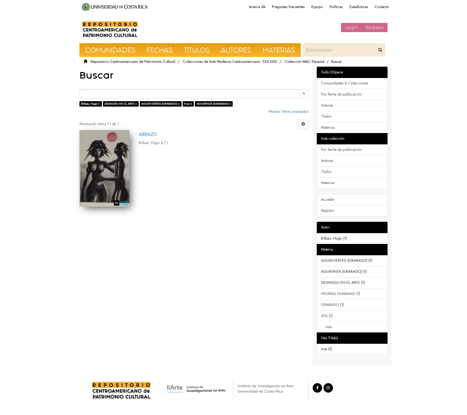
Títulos (326, 116)
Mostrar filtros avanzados (289, 111)
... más (326, 326)
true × (188, 104)
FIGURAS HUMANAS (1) (340, 293)
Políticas (336, 6)
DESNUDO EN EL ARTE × (121, 104)
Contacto (382, 6)
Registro (374, 27)
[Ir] (380, 50)
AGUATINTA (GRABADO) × (214, 104)
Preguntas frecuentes (288, 6)
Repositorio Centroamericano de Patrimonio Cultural (133, 61)
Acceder (328, 199)
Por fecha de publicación (341, 94)
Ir (304, 93)
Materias (328, 127)
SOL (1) (327, 315)
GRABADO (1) (332, 304)
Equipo (317, 6)
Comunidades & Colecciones (344, 83)
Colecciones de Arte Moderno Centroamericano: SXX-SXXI (230, 61)
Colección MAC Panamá (304, 61)
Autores (327, 105)
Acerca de (257, 6)
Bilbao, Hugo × (90, 104)
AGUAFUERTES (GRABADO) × (160, 104)
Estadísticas (358, 6)
